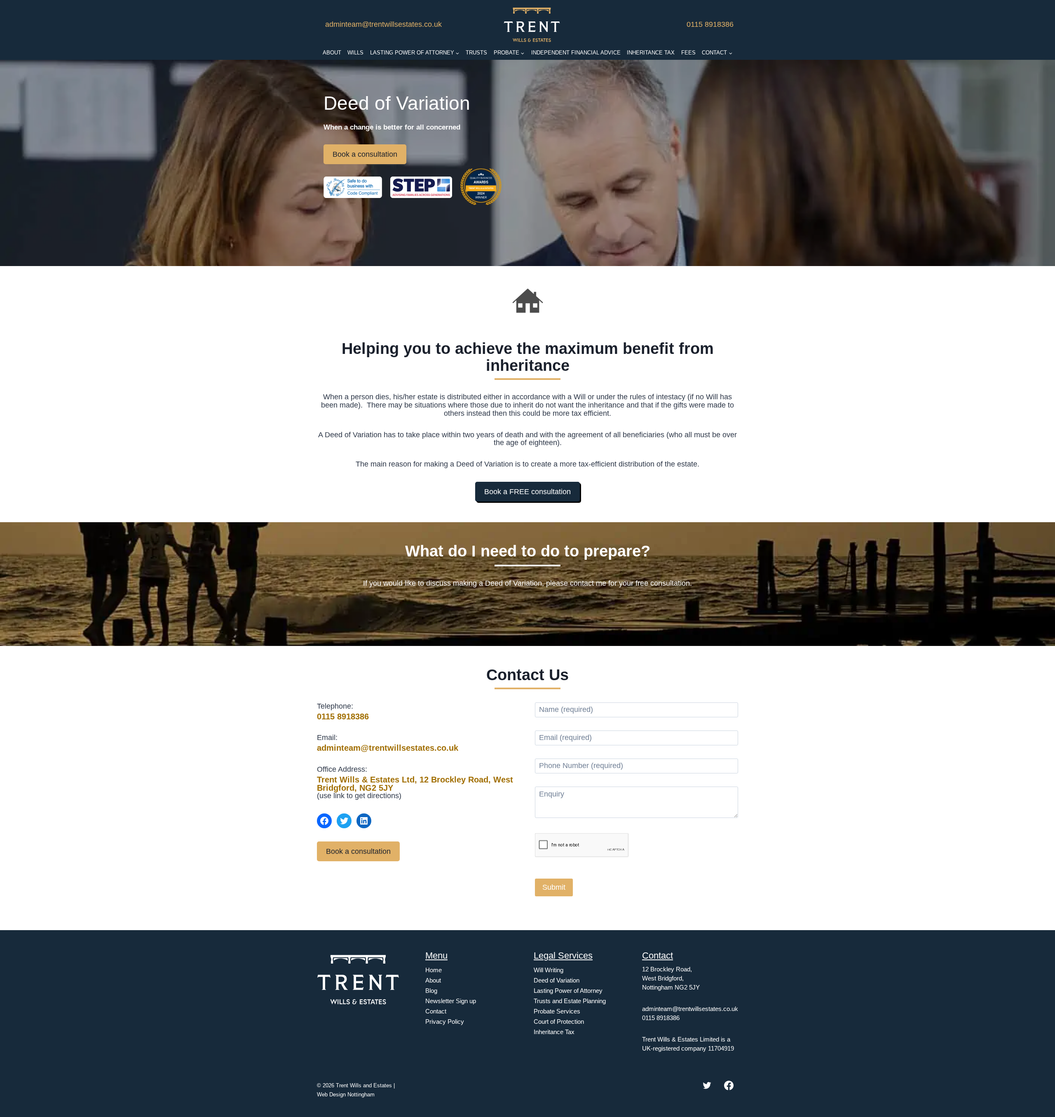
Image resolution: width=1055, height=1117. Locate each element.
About (332, 52)
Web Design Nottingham (346, 1094)
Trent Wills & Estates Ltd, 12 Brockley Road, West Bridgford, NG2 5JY (415, 784)
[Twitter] (706, 1085)
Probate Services (557, 1011)
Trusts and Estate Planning (570, 1000)
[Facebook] (728, 1085)
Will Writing (548, 969)
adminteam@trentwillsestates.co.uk (383, 24)
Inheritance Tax (651, 52)
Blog (431, 990)
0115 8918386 (710, 24)
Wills (355, 52)
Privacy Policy (444, 1021)
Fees (688, 52)
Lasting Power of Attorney (568, 990)
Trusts (476, 52)
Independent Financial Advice (576, 52)
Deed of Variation (556, 980)
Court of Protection (559, 1021)
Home (433, 969)
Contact (435, 1011)
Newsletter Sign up (450, 1000)
